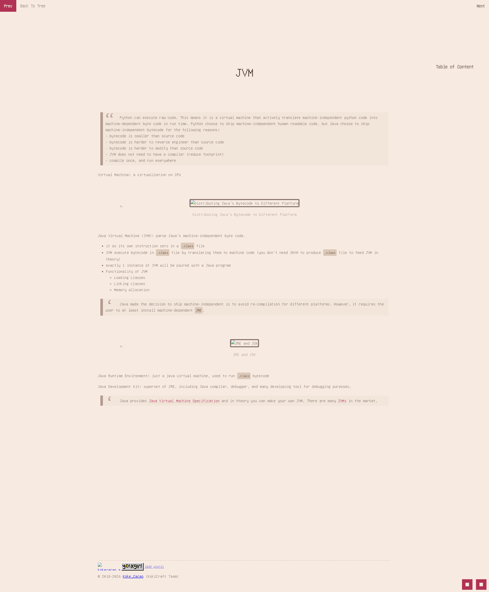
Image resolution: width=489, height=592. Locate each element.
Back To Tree (32, 6)
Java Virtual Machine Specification (184, 401)
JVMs (342, 401)
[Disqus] (244, 475)
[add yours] (154, 566)
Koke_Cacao (133, 576)
